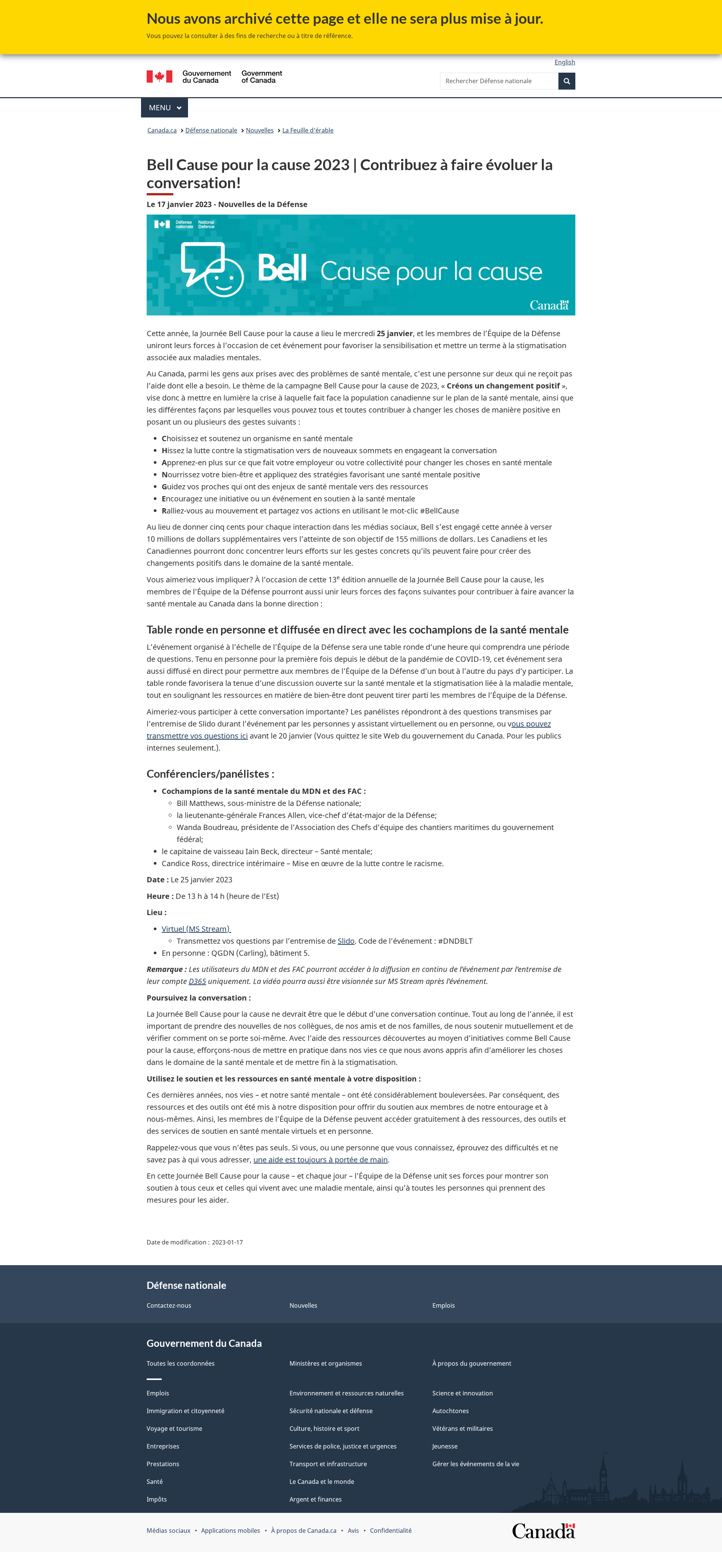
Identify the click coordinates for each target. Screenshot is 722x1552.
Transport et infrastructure (328, 1464)
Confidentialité (391, 1530)
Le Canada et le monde (322, 1481)
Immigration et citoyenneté (185, 1411)
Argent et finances (316, 1499)
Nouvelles (260, 130)
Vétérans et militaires (462, 1428)
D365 (197, 981)
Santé (155, 1481)
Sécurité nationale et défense (331, 1411)
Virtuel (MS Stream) (196, 929)
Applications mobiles (230, 1530)
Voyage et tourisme (174, 1428)
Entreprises (163, 1446)
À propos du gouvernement (471, 1363)
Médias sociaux (168, 1530)
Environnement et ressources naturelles (347, 1393)
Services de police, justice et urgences (343, 1446)
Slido (346, 941)
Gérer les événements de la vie (475, 1464)
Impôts (157, 1499)
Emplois (443, 1305)
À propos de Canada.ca (304, 1530)
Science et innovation (462, 1393)
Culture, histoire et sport (324, 1428)
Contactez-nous (169, 1305)
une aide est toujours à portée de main (320, 1159)
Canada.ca (162, 130)
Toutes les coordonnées (181, 1363)
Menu (168, 107)
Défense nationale (211, 130)
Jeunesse (445, 1446)
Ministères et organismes (326, 1363)
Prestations (163, 1464)
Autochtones (450, 1411)
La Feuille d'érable (308, 130)
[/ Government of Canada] (214, 77)
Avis (353, 1530)
